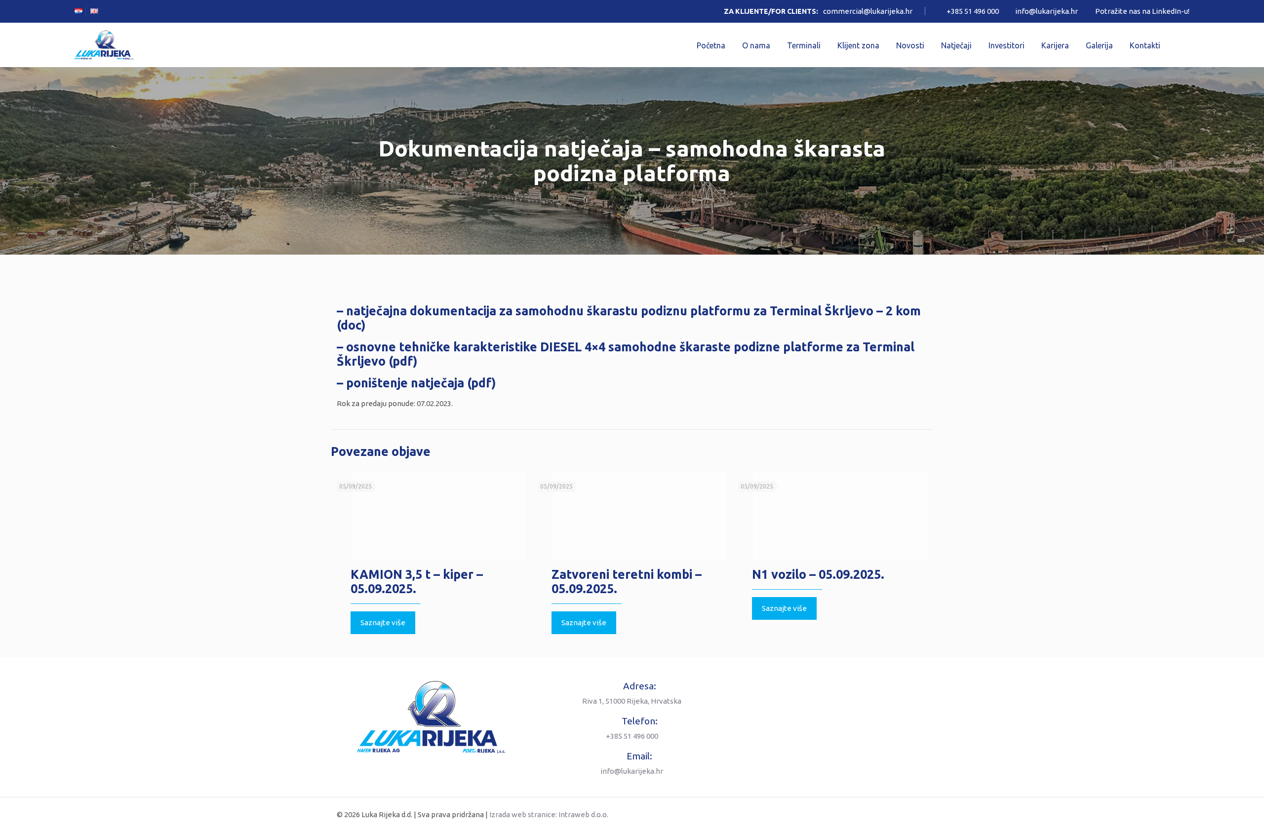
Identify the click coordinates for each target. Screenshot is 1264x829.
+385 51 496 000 (973, 11)
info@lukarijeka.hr (1046, 11)
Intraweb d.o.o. (583, 814)
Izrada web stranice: (523, 814)
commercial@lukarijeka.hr (867, 11)
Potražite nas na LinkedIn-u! (1142, 11)
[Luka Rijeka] (104, 45)
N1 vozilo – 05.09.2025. (818, 574)
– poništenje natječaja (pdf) (416, 383)
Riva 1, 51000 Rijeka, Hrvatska (631, 701)
